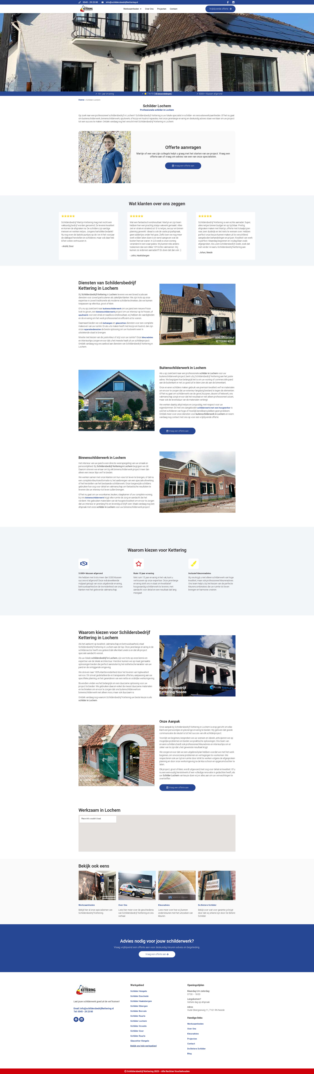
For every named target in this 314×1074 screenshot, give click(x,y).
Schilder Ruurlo (137, 1016)
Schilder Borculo (138, 1011)
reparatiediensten (92, 329)
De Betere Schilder (207, 905)
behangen (107, 323)
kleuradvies (147, 337)
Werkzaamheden (131, 9)
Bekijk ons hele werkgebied (143, 1046)
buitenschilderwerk (112, 308)
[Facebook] (76, 1019)
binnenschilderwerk (105, 312)
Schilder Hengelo (138, 991)
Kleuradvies (164, 905)
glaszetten (121, 323)
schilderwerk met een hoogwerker (213, 408)
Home (81, 100)
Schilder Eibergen (139, 1006)
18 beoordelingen (163, 93)
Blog (189, 1053)
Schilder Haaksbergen (141, 1001)
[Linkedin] (81, 1019)
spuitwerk (83, 315)
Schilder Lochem (138, 1021)
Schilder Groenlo (138, 1026)
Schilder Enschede (139, 996)
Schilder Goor (137, 1031)
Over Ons (149, 9)
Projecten (161, 9)
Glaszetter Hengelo (139, 1041)
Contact (173, 9)
